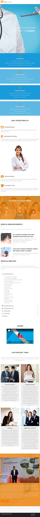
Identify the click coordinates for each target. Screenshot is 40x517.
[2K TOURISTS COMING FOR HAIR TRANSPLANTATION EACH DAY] (6, 238)
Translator (10, 428)
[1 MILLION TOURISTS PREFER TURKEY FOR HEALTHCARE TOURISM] (6, 252)
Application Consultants (30, 428)
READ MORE (4, 501)
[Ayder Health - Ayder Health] (6, 2)
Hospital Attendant (30, 384)
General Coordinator (10, 384)
